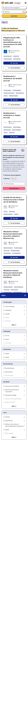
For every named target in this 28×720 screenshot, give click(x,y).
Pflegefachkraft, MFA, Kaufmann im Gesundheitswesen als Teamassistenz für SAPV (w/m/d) (12, 42)
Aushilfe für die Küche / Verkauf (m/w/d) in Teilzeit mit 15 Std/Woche (13, 199)
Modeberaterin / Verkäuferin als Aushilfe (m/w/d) (12, 78)
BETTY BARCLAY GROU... (16, 85)
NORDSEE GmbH (14, 206)
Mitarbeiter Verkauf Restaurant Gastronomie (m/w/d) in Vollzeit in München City (12, 235)
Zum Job (15, 63)
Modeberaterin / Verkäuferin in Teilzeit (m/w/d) (11, 115)
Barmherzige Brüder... (15, 50)
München (12, 52)
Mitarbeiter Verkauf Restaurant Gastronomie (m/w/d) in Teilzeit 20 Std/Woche (12, 274)
